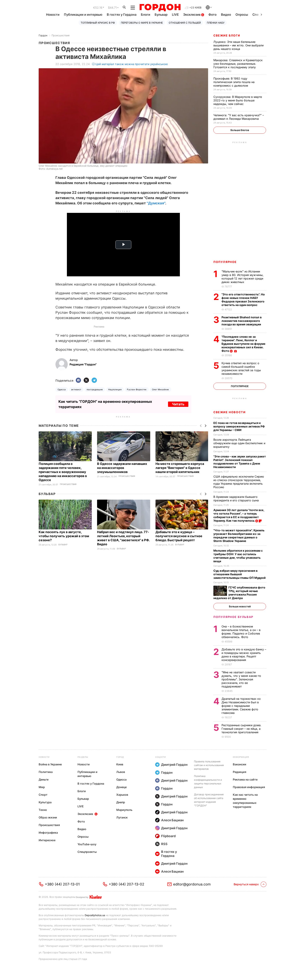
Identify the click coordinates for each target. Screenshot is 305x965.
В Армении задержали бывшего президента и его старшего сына (236, 498)
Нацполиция (115, 389)
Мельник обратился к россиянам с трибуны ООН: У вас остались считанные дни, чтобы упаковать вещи (238, 556)
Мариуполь (124, 810)
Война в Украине (50, 764)
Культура (45, 802)
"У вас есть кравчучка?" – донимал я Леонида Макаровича (238, 116)
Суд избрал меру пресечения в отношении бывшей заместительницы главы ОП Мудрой (239, 574)
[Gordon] (160, 8)
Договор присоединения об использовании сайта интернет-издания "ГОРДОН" (209, 800)
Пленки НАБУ (216, 22)
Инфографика (48, 832)
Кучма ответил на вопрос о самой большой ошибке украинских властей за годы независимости (241, 368)
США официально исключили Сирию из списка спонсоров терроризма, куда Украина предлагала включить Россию (238, 482)
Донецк (121, 787)
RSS (164, 844)
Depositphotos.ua (95, 915)
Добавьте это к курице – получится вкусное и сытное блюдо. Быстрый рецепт (179, 536)
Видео (226, 14)
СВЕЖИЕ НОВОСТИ (229, 412)
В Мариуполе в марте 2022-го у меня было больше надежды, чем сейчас (237, 100)
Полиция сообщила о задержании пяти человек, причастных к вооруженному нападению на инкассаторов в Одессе (63, 472)
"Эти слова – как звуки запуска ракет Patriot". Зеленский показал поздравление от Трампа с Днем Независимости (239, 462)
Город (120, 757)
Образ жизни (48, 817)
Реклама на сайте (245, 779)
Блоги (145, 14)
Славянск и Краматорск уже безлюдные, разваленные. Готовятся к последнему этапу (238, 63)
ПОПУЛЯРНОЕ (225, 262)
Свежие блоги (226, 35)
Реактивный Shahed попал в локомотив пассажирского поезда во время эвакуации (242, 320)
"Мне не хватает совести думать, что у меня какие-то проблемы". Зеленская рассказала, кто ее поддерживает (241, 679)
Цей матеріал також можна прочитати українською (131, 64)
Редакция (239, 772)
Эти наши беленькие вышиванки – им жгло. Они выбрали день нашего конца (238, 45)
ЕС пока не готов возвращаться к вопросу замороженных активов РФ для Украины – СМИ (239, 426)
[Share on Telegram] (94, 380)
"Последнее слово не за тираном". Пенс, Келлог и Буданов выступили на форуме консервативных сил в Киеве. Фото (243, 344)
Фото (212, 14)
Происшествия (61, 35)
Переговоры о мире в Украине (142, 22)
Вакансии (239, 764)
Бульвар (161, 14)
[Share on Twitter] (86, 380)
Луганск (122, 817)
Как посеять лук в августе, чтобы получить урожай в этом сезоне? (64, 536)
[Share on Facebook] (78, 380)
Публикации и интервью (83, 14)
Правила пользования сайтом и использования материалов (209, 765)
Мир (42, 787)
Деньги (44, 779)
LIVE (175, 14)
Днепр (120, 802)
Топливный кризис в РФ (98, 22)
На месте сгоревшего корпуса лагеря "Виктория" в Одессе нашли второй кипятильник (180, 468)
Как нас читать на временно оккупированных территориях (245, 801)
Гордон (43, 35)
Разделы (82, 757)
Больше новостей (240, 606)
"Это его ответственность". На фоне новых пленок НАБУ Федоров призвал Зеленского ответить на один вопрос (243, 300)
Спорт (43, 794)
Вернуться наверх (246, 884)
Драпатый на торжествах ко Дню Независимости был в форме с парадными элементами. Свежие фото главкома (241, 706)
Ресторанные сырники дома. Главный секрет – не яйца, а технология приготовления (241, 728)
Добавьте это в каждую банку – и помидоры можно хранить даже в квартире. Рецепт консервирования (244, 655)
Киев (119, 764)
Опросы (241, 14)
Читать (178, 404)
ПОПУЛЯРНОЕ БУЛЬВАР (233, 617)
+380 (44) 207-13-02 (126, 884)
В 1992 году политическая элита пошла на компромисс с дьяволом (234, 82)
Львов (120, 772)
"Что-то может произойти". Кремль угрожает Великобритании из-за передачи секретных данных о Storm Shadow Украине (238, 536)
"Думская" (156, 203)
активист (76, 389)
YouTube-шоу (86, 844)
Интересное (47, 840)
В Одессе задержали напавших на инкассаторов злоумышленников (122, 468)
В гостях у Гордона (121, 14)
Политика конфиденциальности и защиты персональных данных (208, 782)
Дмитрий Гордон (174, 764)
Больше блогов (240, 130)
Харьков (122, 794)
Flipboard (168, 836)
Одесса (62, 389)
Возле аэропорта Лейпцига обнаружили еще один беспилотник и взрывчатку (239, 443)
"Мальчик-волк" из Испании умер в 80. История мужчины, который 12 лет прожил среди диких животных (243, 277)
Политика (46, 772)
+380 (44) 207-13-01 (62, 884)
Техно (43, 810)
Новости (52, 14)
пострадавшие (95, 389)
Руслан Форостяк (136, 389)
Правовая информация (249, 787)
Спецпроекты (87, 852)
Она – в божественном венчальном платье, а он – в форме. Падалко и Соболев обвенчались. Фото (241, 632)
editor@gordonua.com (192, 884)
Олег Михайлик (160, 389)
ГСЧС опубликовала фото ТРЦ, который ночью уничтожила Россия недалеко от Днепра (239, 593)
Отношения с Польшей (185, 22)
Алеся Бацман (172, 820)
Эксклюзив (192, 14)
